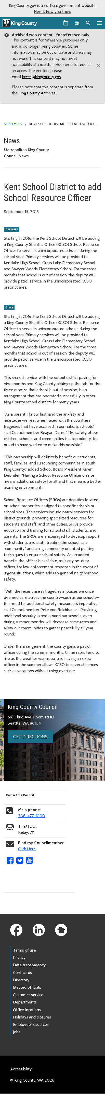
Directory (21, 980)
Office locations (27, 1009)
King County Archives (37, 93)
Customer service (28, 994)
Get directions (30, 737)
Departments (25, 1002)
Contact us (22, 972)
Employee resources (31, 1024)
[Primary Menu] (99, 23)
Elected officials (27, 987)
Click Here (27, 848)
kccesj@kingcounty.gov (41, 76)
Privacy (19, 957)
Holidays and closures (32, 1017)
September (13, 124)
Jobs (16, 1031)
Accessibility (21, 1069)
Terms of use (24, 950)
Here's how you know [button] (52, 11)
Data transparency (29, 965)
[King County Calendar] (65, 23)
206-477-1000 (31, 815)
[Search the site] (88, 23)
